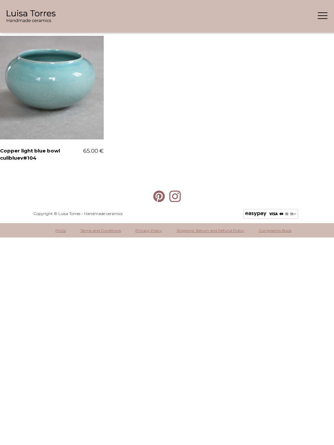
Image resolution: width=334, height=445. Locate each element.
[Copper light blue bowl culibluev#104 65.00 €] (52, 87)
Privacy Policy (148, 230)
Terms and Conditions (100, 230)
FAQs (60, 230)
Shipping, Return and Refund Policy (210, 230)
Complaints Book (275, 230)
